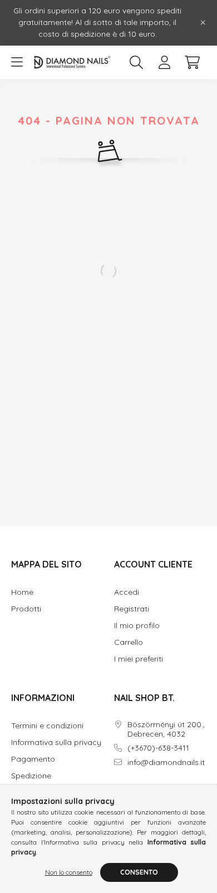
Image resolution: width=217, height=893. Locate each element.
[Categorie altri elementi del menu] (17, 62)
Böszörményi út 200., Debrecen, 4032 (166, 729)
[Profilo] (164, 62)
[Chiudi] (203, 22)
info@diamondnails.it (166, 762)
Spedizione (31, 776)
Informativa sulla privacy (56, 742)
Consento (139, 872)
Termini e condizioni (47, 726)
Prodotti (26, 609)
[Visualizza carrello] (192, 62)
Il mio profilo (137, 625)
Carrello (128, 642)
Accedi (126, 592)
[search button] (136, 62)
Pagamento (33, 759)
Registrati (131, 609)
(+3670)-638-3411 (158, 748)
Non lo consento (68, 872)
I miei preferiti (138, 659)
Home (22, 592)
